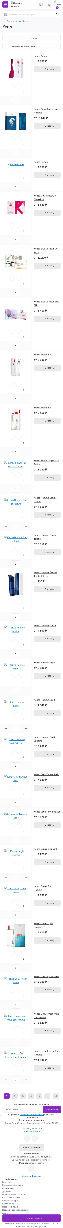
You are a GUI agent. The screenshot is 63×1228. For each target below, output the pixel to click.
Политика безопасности (32, 1114)
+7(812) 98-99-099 (32, 1128)
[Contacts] (49, 4)
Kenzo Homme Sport (44, 700)
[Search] (5, 14)
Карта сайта (8, 1203)
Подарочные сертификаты (15, 1210)
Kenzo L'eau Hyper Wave (46, 976)
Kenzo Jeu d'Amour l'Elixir (47, 811)
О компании (8, 1188)
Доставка (6, 1191)
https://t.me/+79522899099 (34, 1138)
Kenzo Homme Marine (45, 625)
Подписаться (51, 1109)
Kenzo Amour (40, 56)
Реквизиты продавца (12, 1185)
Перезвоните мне (31, 1131)
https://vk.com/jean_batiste (31, 1169)
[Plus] (25, 100)
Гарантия (7, 1182)
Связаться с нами (11, 1197)
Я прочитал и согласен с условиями (32, 1115)
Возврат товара (10, 1200)
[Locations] (40, 4)
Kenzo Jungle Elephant (45, 849)
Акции (5, 1213)
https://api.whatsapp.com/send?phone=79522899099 (27, 1138)
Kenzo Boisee (41, 162)
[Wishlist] (12, 85)
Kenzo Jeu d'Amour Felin (46, 774)
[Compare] (19, 85)
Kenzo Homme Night (44, 662)
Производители (10, 1207)
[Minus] (5, 100)
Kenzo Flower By (42, 354)
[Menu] (5, 4)
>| (56, 1096)
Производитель (14, 21)
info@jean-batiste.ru (31, 1176)
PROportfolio (41, 1226)
